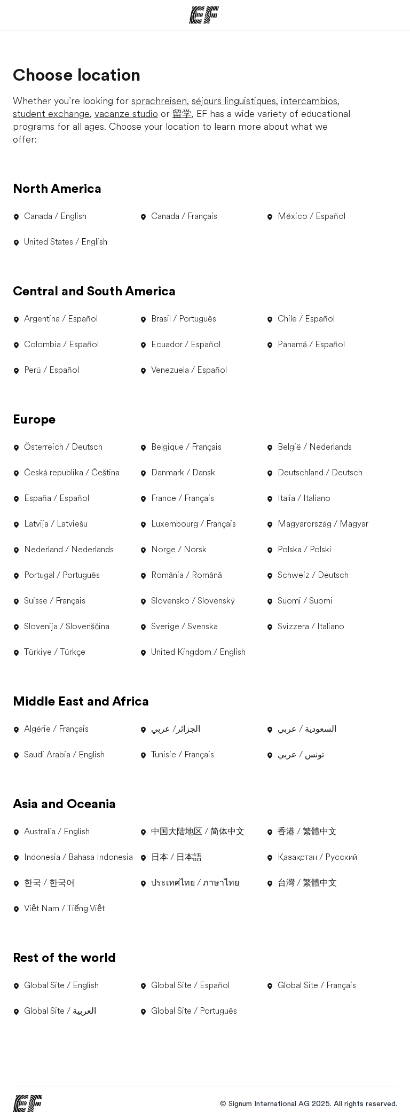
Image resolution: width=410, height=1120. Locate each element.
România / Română (186, 575)
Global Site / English (61, 985)
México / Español (311, 216)
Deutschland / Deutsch (320, 472)
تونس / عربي (301, 754)
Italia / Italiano (304, 498)
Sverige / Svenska (184, 626)
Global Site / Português (194, 1011)
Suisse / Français (54, 601)
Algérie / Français (56, 729)
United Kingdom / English (198, 652)
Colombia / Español (61, 344)
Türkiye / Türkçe (54, 652)
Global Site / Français (317, 985)
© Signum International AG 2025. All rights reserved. (308, 1103)
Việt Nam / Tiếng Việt (64, 908)
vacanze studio (126, 113)
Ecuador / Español (185, 344)
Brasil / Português (183, 319)
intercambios (309, 101)
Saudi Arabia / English (64, 754)
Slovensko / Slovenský (193, 601)
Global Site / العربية (60, 1011)
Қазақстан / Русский (317, 857)
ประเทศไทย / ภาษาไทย (195, 883)
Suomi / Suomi (305, 601)
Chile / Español (306, 319)
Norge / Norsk (179, 549)
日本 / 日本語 (176, 857)
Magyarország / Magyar (323, 524)
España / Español (56, 498)
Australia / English (57, 831)
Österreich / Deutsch (63, 447)
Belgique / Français (186, 447)
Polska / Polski (305, 549)
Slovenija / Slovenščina (66, 626)
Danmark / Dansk (183, 472)
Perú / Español (51, 370)
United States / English (65, 242)
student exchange (51, 113)
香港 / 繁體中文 (307, 831)
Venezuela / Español (189, 370)
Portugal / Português (62, 575)
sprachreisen (159, 101)
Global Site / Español (190, 985)
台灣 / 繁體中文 (307, 883)
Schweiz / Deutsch (313, 575)
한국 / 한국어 (49, 883)
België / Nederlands (315, 447)
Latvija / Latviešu (56, 524)
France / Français (182, 498)
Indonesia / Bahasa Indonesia (78, 857)
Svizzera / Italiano (311, 626)
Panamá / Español (311, 344)
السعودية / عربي (307, 729)
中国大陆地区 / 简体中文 (198, 831)
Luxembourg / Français (193, 524)
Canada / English (55, 216)
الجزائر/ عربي (175, 729)
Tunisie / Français (182, 754)
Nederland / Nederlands (69, 549)
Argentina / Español (61, 319)
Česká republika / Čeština (72, 472)
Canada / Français (184, 216)
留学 (182, 113)
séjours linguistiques (234, 101)
